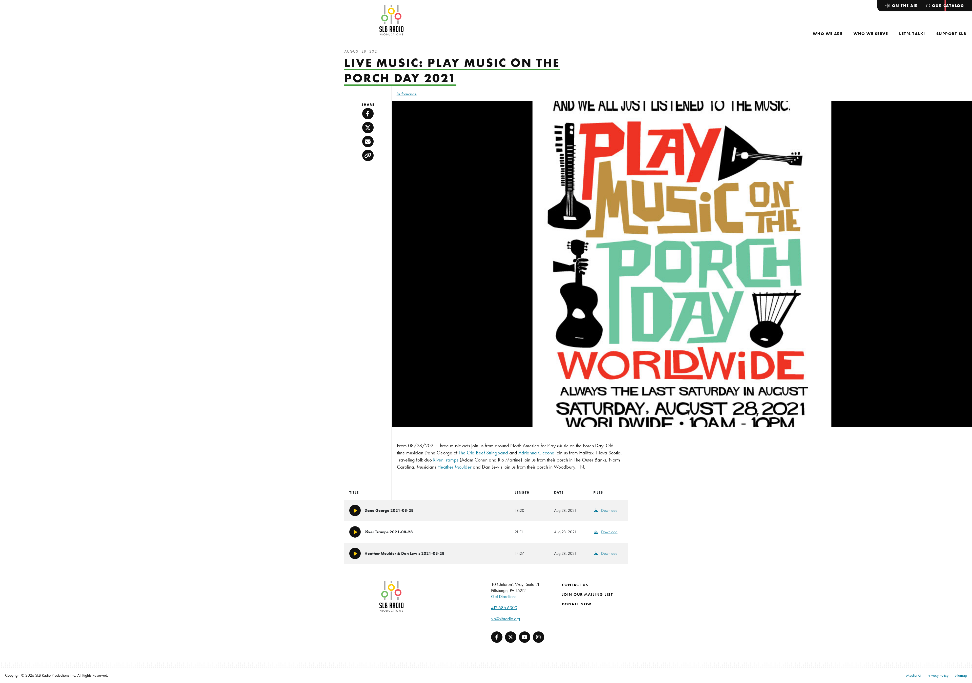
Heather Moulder (454, 467)
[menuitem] (827, 34)
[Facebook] (496, 637)
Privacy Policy (937, 675)
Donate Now (577, 604)
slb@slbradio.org (505, 619)
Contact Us (575, 584)
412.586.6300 (504, 607)
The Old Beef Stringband (483, 452)
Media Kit (913, 675)
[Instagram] (538, 637)
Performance (407, 94)
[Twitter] (510, 637)
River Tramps (445, 459)
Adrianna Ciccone (536, 452)
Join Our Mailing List (587, 594)
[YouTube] (524, 637)
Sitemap (961, 675)
